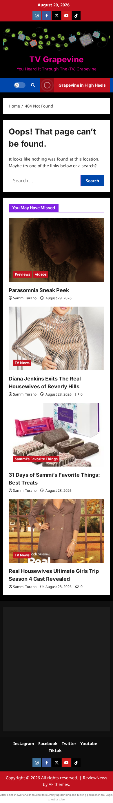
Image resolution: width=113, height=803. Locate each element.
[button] (33, 85)
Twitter (69, 743)
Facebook (48, 743)
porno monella (96, 795)
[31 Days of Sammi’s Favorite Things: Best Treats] (56, 435)
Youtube (88, 743)
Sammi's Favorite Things (36, 458)
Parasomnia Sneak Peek (39, 290)
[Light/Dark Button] (19, 85)
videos (41, 274)
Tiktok (55, 750)
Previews (22, 274)
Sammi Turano (25, 298)
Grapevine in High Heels (82, 85)
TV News (22, 362)
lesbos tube (58, 799)
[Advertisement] (56, 669)
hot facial (42, 795)
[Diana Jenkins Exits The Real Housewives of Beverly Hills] (56, 338)
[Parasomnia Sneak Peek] (56, 250)
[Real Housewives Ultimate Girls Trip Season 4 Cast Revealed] (56, 531)
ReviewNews (95, 777)
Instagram (23, 743)
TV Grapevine (56, 59)
